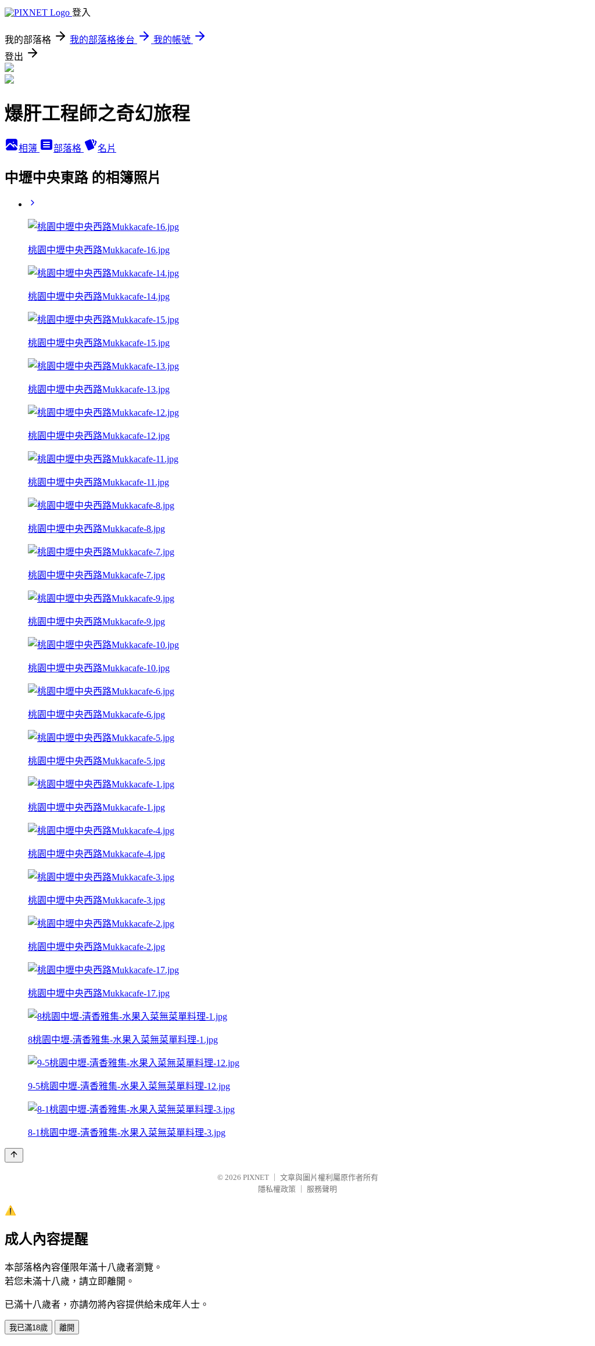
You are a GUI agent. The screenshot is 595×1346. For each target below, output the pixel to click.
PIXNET (256, 1177)
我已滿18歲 (28, 1327)
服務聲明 (322, 1189)
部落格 (68, 148)
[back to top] (14, 1155)
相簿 (29, 148)
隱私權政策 (277, 1189)
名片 (107, 148)
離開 (66, 1327)
